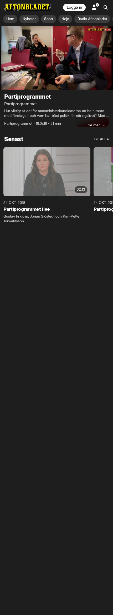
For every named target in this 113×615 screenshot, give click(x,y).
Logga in (74, 7)
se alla (101, 139)
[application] (56, 58)
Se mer (94, 125)
